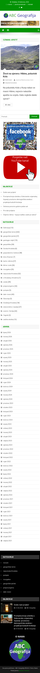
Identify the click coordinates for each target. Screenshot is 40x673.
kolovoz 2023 (8, 420)
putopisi (6, 290)
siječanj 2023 (7, 445)
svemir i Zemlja (8, 311)
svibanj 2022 (7, 478)
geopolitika (7, 244)
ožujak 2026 (7, 341)
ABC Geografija (31, 608)
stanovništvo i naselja (10, 307)
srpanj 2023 (7, 424)
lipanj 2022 (7, 474)
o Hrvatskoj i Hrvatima (10, 278)
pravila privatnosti (20, 4)
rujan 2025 (7, 353)
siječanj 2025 (7, 370)
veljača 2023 (7, 441)
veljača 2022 (7, 491)
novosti (5, 563)
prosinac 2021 (8, 499)
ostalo (5, 282)
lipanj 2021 (7, 524)
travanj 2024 (7, 395)
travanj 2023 (7, 432)
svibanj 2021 (7, 528)
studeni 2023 (7, 407)
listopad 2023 (8, 411)
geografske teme (9, 232)
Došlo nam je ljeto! (9, 192)
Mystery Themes (24, 670)
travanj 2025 (7, 361)
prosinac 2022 (8, 449)
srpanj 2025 (7, 357)
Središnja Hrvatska (9, 303)
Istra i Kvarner (8, 257)
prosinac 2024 (8, 374)
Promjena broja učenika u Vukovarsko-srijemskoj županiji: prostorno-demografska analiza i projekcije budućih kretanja (20, 199)
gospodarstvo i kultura (11, 253)
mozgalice (7, 269)
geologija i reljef (8, 240)
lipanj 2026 (7, 332)
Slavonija (6, 299)
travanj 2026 (7, 337)
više (8, 105)
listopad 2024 (8, 378)
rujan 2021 (7, 511)
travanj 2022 (7, 482)
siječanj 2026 (7, 345)
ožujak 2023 (7, 436)
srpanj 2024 (7, 391)
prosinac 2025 (8, 349)
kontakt (30, 4)
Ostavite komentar (11, 83)
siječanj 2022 (7, 495)
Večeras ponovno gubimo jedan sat (15, 206)
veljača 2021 (7, 541)
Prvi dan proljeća (9, 210)
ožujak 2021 (7, 536)
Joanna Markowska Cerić (24, 80)
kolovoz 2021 (8, 516)
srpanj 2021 (7, 520)
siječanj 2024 (7, 399)
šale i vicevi (7, 294)
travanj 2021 (7, 532)
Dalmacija (6, 228)
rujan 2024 (7, 382)
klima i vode (7, 265)
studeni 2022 (7, 453)
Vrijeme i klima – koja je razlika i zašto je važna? (19, 215)
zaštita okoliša (8, 319)
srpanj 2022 (7, 470)
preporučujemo (8, 286)
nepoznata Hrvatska (10, 274)
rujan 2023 (7, 416)
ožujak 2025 (7, 366)
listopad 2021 (8, 507)
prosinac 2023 (8, 403)
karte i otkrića (8, 261)
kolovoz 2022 (8, 466)
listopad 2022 (8, 457)
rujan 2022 (7, 461)
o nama (9, 4)
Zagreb (5, 315)
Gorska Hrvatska (9, 248)
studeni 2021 (7, 503)
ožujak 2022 (7, 486)
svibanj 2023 (7, 428)
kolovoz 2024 (8, 386)
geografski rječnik (9, 236)
